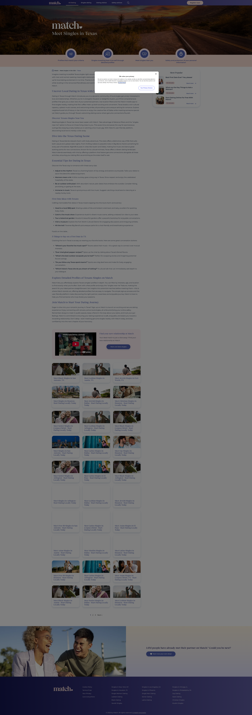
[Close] (156, 74)
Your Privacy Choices (146, 87)
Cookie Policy (122, 82)
